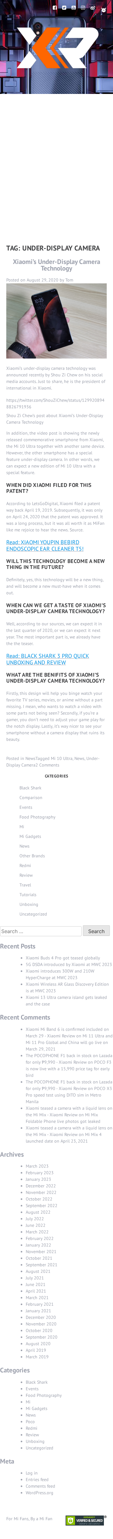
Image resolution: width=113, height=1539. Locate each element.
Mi (21, 826)
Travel (25, 885)
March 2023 (37, 1166)
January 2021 (38, 1311)
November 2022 (41, 1192)
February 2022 (40, 1238)
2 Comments (47, 765)
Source (76, 530)
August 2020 (38, 1343)
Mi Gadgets (30, 836)
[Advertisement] (56, 153)
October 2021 (39, 1258)
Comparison (30, 797)
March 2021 (37, 1297)
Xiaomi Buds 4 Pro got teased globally (63, 958)
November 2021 (41, 1251)
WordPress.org (39, 1492)
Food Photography (37, 817)
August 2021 (38, 1271)
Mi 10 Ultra (62, 758)
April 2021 (36, 1291)
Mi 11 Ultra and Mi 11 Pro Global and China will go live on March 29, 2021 (69, 1042)
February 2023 (40, 1172)
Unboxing (28, 904)
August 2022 (38, 1212)
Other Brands (32, 856)
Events (25, 807)
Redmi (25, 865)
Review (26, 875)
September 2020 (41, 1337)
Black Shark (30, 788)
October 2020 (39, 1330)
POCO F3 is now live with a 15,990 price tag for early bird (68, 1068)
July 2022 (35, 1218)
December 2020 (41, 1317)
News (30, 758)
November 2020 (41, 1324)
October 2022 (39, 1199)
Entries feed (37, 1479)
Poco (30, 1421)
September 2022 (41, 1205)
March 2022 (37, 1232)
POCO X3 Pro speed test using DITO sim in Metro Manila (69, 1095)
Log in (32, 1473)
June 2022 (36, 1225)
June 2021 (36, 1284)
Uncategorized (33, 914)
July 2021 (35, 1278)
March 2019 (37, 1357)
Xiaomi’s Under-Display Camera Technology (56, 264)
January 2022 (38, 1245)
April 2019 (36, 1350)
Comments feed (40, 1486)
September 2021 (41, 1265)
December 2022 (41, 1186)
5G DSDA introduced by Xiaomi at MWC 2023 (69, 964)
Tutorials (27, 894)
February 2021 (40, 1304)
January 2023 (38, 1179)
